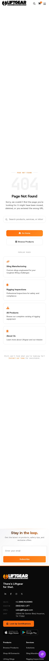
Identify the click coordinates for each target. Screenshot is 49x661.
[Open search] (34, 3)
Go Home (26, 233)
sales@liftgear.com (24, 610)
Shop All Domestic (11, 653)
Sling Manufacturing (35, 653)
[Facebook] (11, 594)
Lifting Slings (9, 659)
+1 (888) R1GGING (24, 602)
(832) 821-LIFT (23, 606)
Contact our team (17, 358)
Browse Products (26, 241)
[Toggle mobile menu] (44, 4)
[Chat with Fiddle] (42, 654)
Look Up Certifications (20, 624)
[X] (22, 594)
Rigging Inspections (35, 659)
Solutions (30, 648)
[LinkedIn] (5, 594)
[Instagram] (16, 594)
